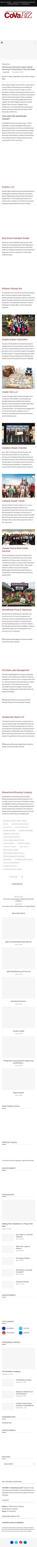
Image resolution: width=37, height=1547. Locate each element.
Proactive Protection (22, 1282)
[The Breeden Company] (18, 1358)
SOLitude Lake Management (15, 670)
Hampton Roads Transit (13, 501)
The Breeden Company (11, 1371)
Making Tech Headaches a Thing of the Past (17, 1225)
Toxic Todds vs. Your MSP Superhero (24, 1236)
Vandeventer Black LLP (13, 717)
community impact (8, 843)
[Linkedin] (25, 1542)
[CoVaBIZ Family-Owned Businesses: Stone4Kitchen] (8, 1406)
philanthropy (7, 859)
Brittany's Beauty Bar (12, 288)
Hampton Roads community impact (13, 853)
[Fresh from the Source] (18, 988)
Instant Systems (18, 1092)
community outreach (9, 846)
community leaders (23, 843)
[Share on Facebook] (24, 877)
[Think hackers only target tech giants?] (8, 1273)
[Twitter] (16, 1542)
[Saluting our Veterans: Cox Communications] (8, 1394)
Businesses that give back (11, 833)
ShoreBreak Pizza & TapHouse (17, 609)
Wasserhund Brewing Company (17, 792)
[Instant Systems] (18, 1079)
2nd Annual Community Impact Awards (14, 821)
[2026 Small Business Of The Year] (18, 958)
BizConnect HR (7, 827)
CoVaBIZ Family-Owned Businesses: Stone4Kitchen (25, 1404)
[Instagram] (20, 1542)
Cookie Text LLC (10, 392)
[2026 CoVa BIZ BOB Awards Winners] (18, 928)
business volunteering (26, 830)
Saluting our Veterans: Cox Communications (24, 1393)
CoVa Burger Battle (13, 4)
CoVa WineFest (25, 4)
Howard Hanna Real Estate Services (14, 856)
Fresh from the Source (18, 1001)
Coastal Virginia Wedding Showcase (24, 2)
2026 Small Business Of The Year (18, 971)
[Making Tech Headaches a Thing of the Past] (18, 1210)
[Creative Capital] (18, 1017)
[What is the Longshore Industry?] (8, 1249)
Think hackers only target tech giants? (24, 1271)
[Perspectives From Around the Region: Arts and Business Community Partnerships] (18, 1047)
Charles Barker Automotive (15, 339)
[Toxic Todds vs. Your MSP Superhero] (8, 1237)
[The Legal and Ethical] (8, 1261)
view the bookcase (28, 1160)
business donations (9, 830)
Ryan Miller (6, 72)
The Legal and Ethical (23, 1258)
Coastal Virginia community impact (13, 840)
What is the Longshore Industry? (23, 1247)
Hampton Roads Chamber (14, 448)
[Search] (31, 43)
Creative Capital (18, 1031)
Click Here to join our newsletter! (13, 1522)
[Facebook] (25, 43)
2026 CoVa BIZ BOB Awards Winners (18, 942)
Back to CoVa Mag (6, 2)
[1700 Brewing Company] (8, 1383)
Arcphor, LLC (8, 187)
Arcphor (5, 824)
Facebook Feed (6, 1423)
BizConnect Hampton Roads (15, 238)
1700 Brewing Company (23, 1380)
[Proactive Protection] (8, 1284)
